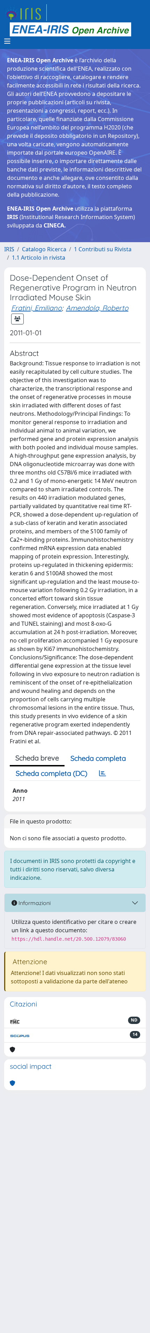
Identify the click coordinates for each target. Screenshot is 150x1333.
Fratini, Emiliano (36, 307)
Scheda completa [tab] (98, 758)
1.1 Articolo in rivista (38, 257)
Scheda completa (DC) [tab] (51, 773)
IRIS (9, 249)
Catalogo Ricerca (44, 249)
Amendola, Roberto (97, 307)
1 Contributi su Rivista (103, 249)
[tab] (102, 773)
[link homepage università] (70, 29)
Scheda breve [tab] (37, 757)
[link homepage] (25, 12)
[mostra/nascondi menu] (7, 41)
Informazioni (34, 902)
